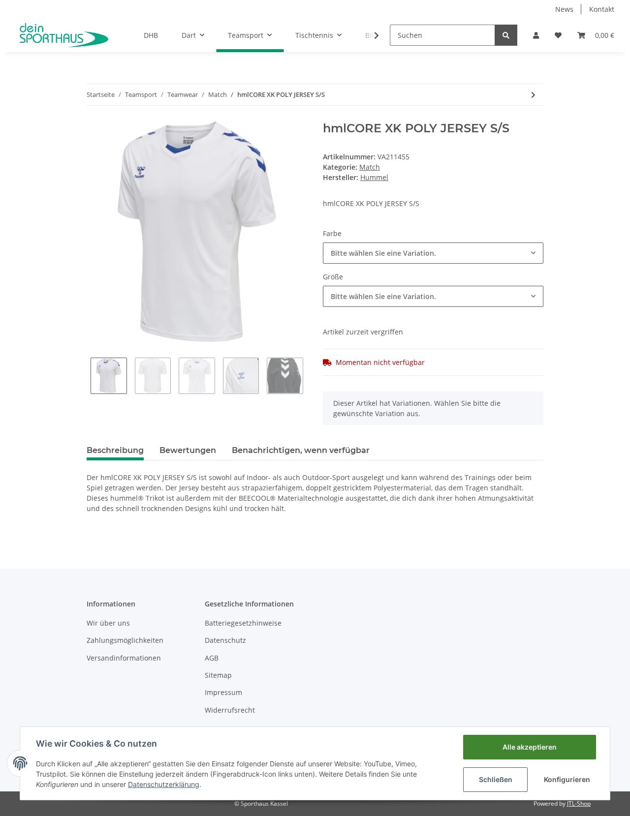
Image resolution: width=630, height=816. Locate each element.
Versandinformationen (124, 658)
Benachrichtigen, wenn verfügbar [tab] (301, 450)
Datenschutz (225, 640)
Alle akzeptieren (530, 747)
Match (369, 167)
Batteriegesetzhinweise (243, 623)
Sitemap (218, 675)
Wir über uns (108, 623)
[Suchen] (506, 35)
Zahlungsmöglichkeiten (125, 640)
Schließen (495, 779)
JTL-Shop (579, 803)
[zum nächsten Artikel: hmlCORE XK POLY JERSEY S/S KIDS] (533, 94)
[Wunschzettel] (558, 35)
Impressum (223, 692)
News (564, 9)
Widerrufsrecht (230, 710)
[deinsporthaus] (64, 35)
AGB (212, 658)
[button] (536, 35)
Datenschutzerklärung (163, 784)
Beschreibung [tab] (115, 450)
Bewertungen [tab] (187, 450)
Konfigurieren (567, 779)
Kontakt (601, 9)
